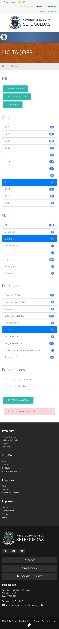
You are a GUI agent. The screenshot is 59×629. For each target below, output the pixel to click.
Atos (4, 486)
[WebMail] (22, 551)
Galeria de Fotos (8, 511)
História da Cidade (9, 437)
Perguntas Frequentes (30, 576)
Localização (30, 568)
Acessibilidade (51, 6)
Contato (30, 560)
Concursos (6, 465)
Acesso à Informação (28, 6)
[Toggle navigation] (51, 37)
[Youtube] (13, 551)
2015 (12, 105)
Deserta (14, 88)
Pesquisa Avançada (19, 400)
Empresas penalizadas (15, 386)
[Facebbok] (5, 551)
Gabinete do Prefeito (10, 440)
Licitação (5, 489)
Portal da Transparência (48, 11)
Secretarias (6, 447)
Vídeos (4, 517)
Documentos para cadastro (18, 379)
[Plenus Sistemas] (29, 625)
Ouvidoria (41, 6)
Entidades (6, 462)
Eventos (5, 507)
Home (5, 66)
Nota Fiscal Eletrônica (10, 493)
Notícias (5, 514)
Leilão (16, 96)
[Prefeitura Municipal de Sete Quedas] (29, 23)
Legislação (6, 444)
